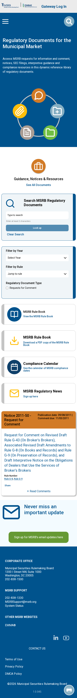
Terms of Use (13, 659)
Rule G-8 (8, 479)
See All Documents (38, 185)
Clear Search (15, 234)
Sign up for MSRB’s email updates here (38, 537)
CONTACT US (37, 648)
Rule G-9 (18, 479)
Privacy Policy (14, 666)
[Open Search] (69, 21)
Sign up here (30, 396)
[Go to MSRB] (10, 4)
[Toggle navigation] (5, 21)
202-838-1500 (14, 579)
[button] (38, 491)
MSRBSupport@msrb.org (20, 601)
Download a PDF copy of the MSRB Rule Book (46, 343)
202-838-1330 (14, 598)
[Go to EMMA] (30, 4)
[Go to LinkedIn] (56, 638)
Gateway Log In (53, 6)
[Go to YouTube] (66, 638)
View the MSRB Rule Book (38, 316)
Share (8, 485)
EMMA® (10, 625)
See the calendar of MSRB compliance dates (45, 369)
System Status (14, 605)
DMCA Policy (13, 673)
